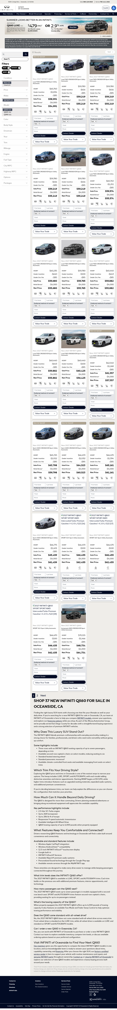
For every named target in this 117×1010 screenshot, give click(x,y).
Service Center (65, 984)
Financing (12, 984)
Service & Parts (65, 981)
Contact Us (12, 981)
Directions (12, 987)
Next (43, 695)
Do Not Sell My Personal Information (54, 1006)
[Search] (25, 54)
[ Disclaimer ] (105, 36)
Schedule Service (66, 987)
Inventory (38, 981)
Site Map (28, 1006)
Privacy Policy (36, 1006)
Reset (6, 59)
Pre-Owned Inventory (41, 987)
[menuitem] (15, 83)
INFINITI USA (13, 990)
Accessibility (19, 1006)
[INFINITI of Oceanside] (15, 8)
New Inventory (39, 984)
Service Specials (66, 989)
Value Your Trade (42, 142)
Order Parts (64, 992)
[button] (114, 8)
